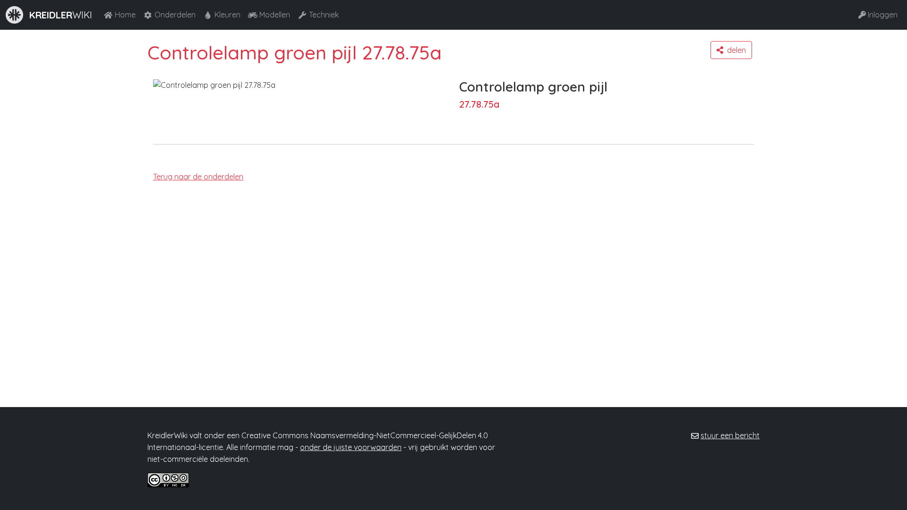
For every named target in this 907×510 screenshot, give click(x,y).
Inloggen (883, 14)
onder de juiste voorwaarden (351, 447)
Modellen (274, 14)
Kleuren (227, 14)
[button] (731, 50)
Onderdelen (175, 14)
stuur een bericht (730, 435)
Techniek (324, 14)
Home (125, 14)
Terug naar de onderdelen (198, 176)
